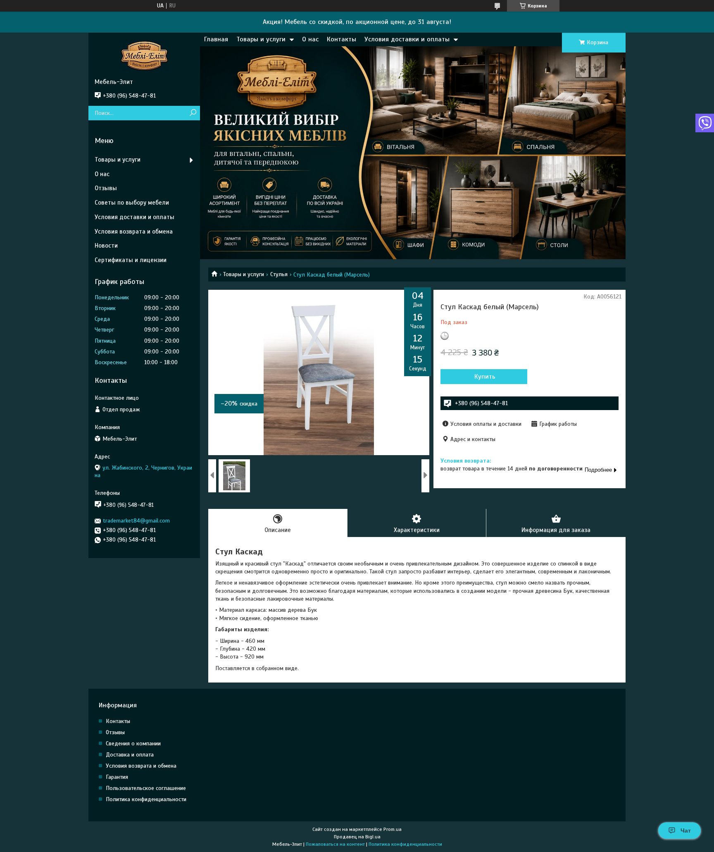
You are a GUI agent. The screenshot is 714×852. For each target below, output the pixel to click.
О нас (310, 39)
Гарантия (117, 776)
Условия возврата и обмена (134, 231)
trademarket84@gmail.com (136, 520)
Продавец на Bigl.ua (357, 837)
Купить (484, 376)
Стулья (279, 274)
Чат (686, 830)
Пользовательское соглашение (146, 788)
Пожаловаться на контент (335, 844)
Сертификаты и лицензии (131, 260)
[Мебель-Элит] (144, 55)
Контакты (341, 39)
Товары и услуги (261, 39)
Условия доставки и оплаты (407, 39)
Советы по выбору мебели (132, 202)
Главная (216, 39)
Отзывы (106, 188)
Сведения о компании (133, 743)
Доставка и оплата (130, 754)
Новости (106, 245)
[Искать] (193, 113)
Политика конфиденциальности (146, 799)
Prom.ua (392, 829)
